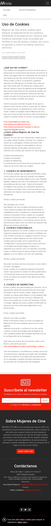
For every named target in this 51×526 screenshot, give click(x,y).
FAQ (5, 15)
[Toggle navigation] (47, 3)
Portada (6, 10)
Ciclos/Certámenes (27, 10)
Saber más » (22, 522)
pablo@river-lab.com (32, 490)
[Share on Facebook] (7, 57)
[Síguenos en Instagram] (29, 510)
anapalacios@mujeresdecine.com (34, 484)
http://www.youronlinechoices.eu (17, 124)
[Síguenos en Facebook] (22, 510)
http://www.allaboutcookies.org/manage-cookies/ (24, 346)
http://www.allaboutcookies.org (16, 122)
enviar (45, 400)
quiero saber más (25, 451)
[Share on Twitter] (19, 57)
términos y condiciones (31, 405)
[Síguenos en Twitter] (25, 510)
